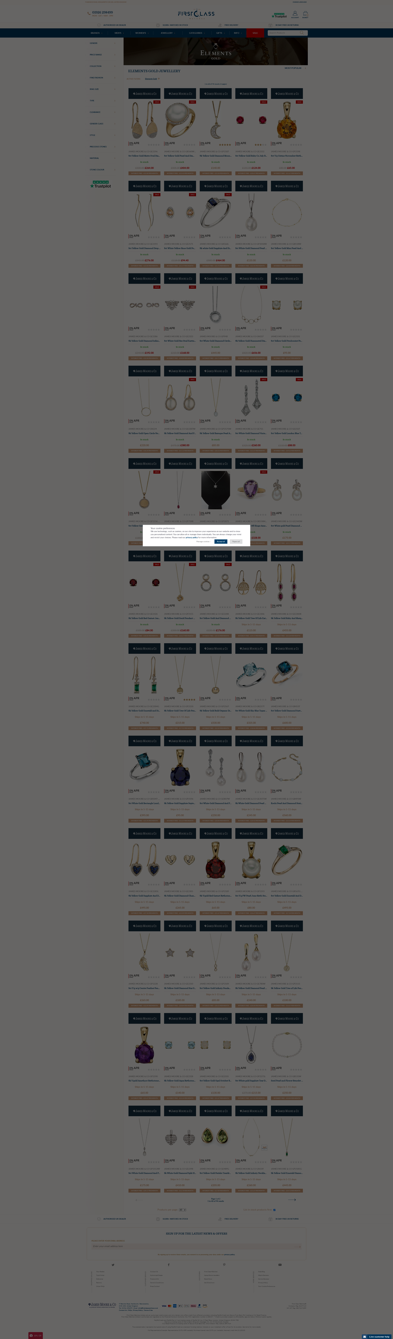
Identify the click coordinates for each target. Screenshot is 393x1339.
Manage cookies (202, 541)
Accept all (221, 541)
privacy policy (192, 538)
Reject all (236, 541)
